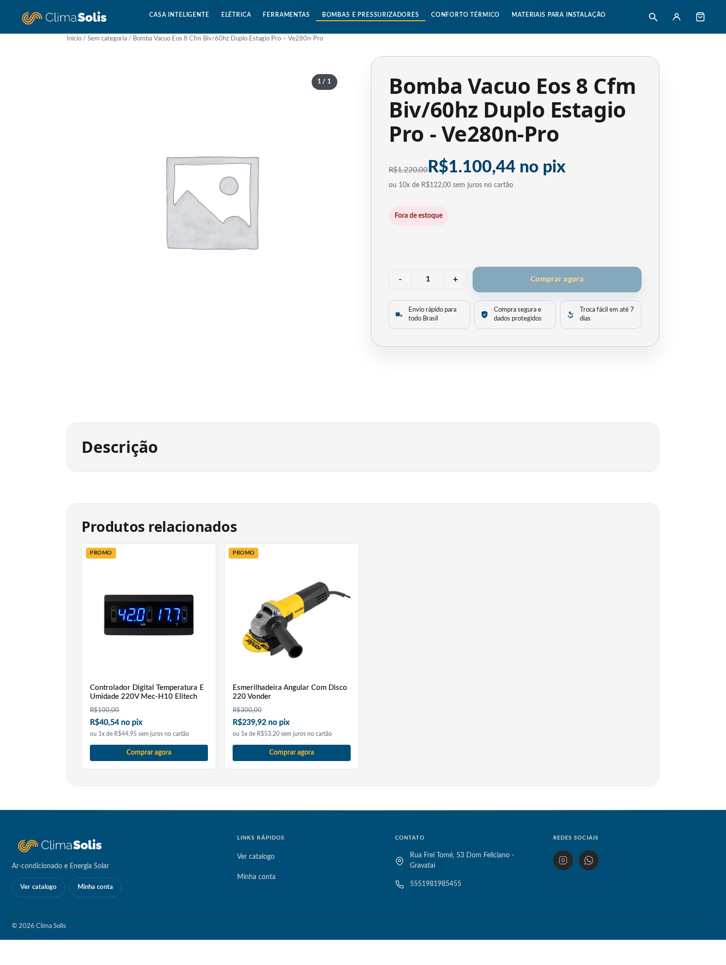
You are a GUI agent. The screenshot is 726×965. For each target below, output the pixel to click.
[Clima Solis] (64, 17)
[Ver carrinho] (700, 17)
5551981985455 (435, 884)
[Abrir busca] (653, 17)
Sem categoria (107, 39)
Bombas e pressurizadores (370, 15)
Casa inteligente (179, 15)
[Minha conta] (676, 17)
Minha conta (95, 887)
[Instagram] (563, 860)
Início (74, 39)
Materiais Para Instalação (559, 15)
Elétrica (236, 15)
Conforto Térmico (465, 15)
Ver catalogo (38, 887)
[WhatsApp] (589, 860)
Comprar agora (557, 279)
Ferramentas (286, 15)
